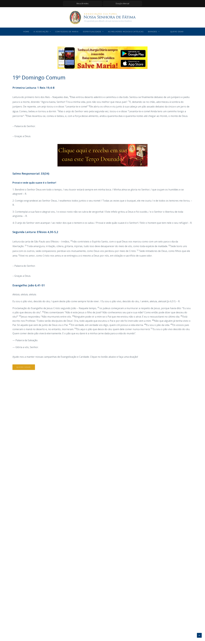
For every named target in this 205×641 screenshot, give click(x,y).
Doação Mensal (122, 3)
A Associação (41, 32)
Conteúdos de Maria (66, 32)
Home (26, 32)
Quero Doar (177, 32)
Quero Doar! (24, 367)
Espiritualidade (92, 32)
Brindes (152, 32)
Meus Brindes (82, 3)
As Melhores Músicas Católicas (125, 32)
